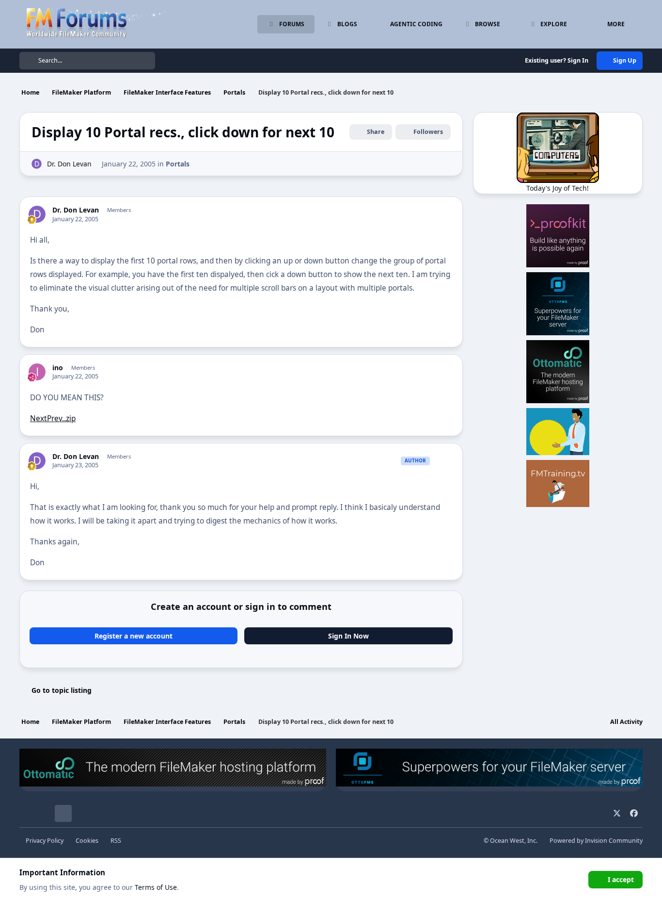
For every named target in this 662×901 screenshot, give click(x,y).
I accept (621, 879)
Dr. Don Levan (69, 163)
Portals (177, 163)
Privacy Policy (44, 840)
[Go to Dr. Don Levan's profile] (37, 164)
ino (57, 367)
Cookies (87, 840)
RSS (115, 840)
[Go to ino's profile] (37, 371)
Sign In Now (348, 635)
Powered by (596, 840)
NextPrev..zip (53, 418)
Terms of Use (156, 887)
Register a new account (134, 635)
